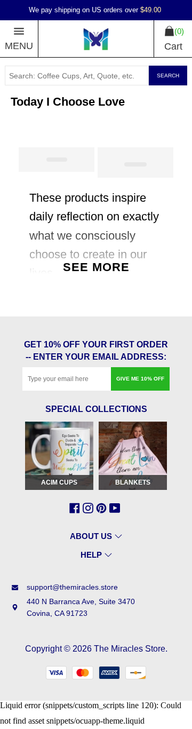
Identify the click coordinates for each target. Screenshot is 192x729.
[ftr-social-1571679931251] (116, 508)
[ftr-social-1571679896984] (89, 508)
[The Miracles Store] (96, 39)
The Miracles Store (129, 648)
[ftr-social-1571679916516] (102, 508)
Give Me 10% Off (140, 379)
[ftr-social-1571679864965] (76, 508)
